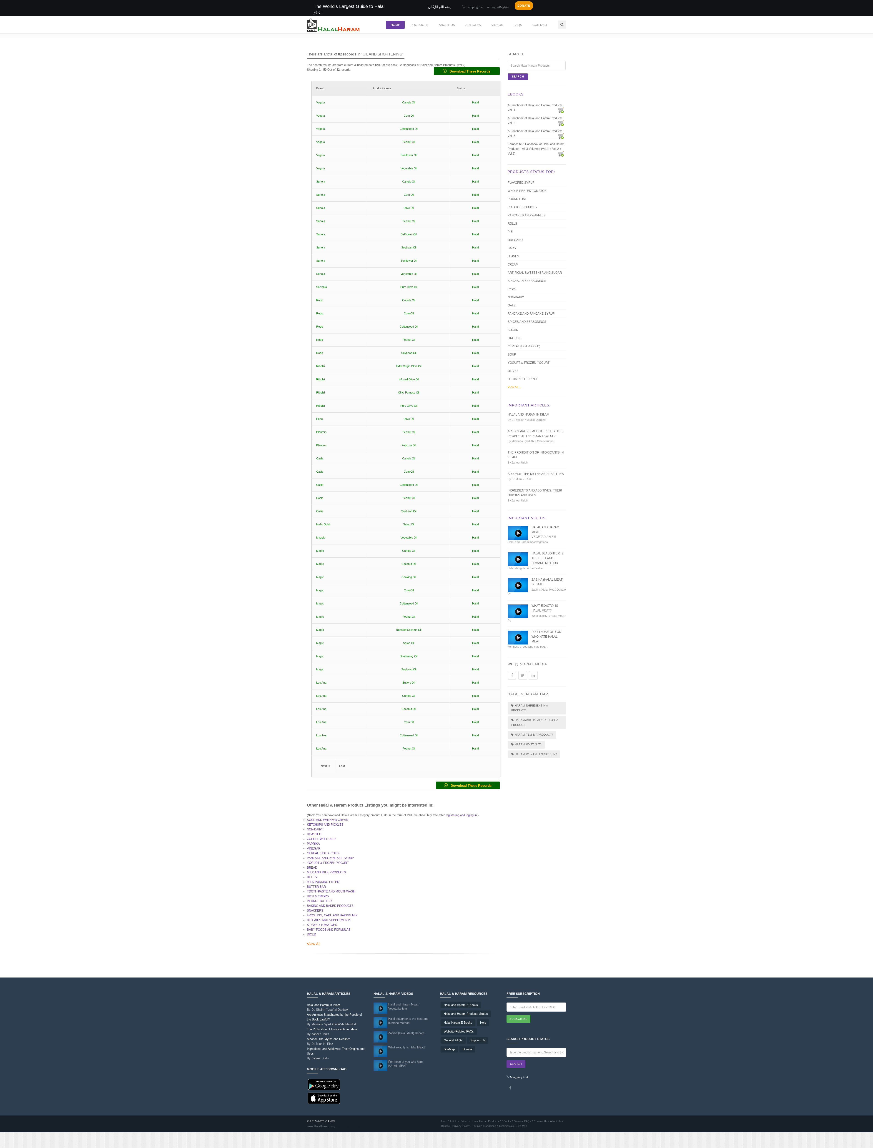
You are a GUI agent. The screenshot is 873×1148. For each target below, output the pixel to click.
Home (395, 25)
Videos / (466, 1121)
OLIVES (513, 371)
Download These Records (468, 71)
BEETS (312, 877)
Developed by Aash (349, 1126)
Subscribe (518, 1018)
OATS (512, 305)
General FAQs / (523, 1121)
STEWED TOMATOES (322, 925)
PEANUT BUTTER (319, 901)
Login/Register (499, 7)
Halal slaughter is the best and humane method (548, 558)
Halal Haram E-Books (458, 1022)
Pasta (511, 289)
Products (419, 25)
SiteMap (449, 1049)
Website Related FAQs (459, 1031)
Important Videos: (527, 518)
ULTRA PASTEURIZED (523, 379)
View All (313, 944)
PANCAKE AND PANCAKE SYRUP (330, 858)
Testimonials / (507, 1126)
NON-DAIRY (315, 829)
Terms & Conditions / (485, 1126)
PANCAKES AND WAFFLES (527, 215)
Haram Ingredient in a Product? (529, 708)
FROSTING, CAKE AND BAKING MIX (332, 915)
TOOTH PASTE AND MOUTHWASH (331, 891)
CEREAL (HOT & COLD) (323, 853)
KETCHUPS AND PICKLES (325, 824)
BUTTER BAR (316, 886)
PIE (510, 231)
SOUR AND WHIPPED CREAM (328, 820)
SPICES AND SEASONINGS (527, 281)
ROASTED (314, 834)
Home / (444, 1121)
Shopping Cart (474, 6)
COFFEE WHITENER (321, 839)
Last (342, 766)
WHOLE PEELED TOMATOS (527, 191)
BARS (512, 248)
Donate (467, 1049)
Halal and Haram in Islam (528, 414)
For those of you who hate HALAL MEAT (546, 636)
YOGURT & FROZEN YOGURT (328, 863)
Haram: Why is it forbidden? (536, 754)
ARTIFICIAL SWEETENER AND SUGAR (535, 272)
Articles (473, 25)
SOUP (512, 354)
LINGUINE (515, 338)
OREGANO (515, 240)
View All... (514, 387)
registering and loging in (461, 815)
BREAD (312, 867)
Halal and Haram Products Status (466, 1013)
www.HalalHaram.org (321, 1126)
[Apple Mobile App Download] (324, 1098)
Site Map (522, 1126)
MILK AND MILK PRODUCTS (326, 872)
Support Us (477, 1040)
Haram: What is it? (528, 744)
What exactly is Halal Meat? (406, 1047)
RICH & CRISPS (318, 896)
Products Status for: (531, 172)
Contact (540, 25)
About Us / (556, 1121)
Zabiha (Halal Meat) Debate (406, 1033)
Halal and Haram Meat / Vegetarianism (403, 1006)
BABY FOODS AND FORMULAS (329, 929)
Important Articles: (529, 405)
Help (483, 1022)
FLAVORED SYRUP (521, 182)
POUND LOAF (517, 199)
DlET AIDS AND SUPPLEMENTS (329, 920)
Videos (497, 25)
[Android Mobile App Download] (324, 1084)
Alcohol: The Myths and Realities (536, 474)
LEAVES (513, 256)
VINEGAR (313, 848)
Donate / (446, 1126)
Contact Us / (541, 1121)
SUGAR (513, 330)
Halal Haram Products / (486, 1121)
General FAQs (453, 1040)
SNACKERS (315, 910)
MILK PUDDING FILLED (323, 882)
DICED (311, 934)
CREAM (513, 264)
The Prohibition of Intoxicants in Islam (332, 1032)
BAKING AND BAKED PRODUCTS (330, 905)
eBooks (516, 94)
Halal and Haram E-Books (461, 1005)
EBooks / (507, 1121)
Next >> (326, 766)
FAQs (518, 25)
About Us (447, 25)
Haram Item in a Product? (534, 734)
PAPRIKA (313, 843)
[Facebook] (510, 1088)
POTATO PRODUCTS (522, 207)
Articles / (455, 1121)
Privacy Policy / (461, 1126)
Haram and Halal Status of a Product (534, 723)
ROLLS (512, 223)
